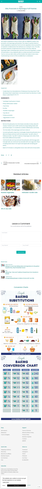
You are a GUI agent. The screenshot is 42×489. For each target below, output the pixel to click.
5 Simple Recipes (8, 276)
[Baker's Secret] (21, 1)
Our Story (24, 458)
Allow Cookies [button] (16, 485)
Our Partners (4, 458)
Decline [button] (4, 485)
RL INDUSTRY (25, 460)
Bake (6, 270)
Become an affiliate (6, 453)
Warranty (3, 451)
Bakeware (3, 432)
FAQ (2, 460)
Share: (2, 155)
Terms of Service (26, 430)
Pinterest (24, 455)
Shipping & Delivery (6, 449)
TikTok (23, 453)
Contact (24, 438)
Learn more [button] (6, 482)
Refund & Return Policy (28, 432)
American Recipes (8, 264)
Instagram (25, 451)
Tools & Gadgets (5, 434)
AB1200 (24, 440)
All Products (4, 430)
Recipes (21, 6)
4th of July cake (6, 209)
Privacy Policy (25, 434)
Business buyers (5, 455)
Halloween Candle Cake (29, 192)
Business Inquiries (26, 436)
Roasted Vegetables (7, 192)
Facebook (24, 449)
